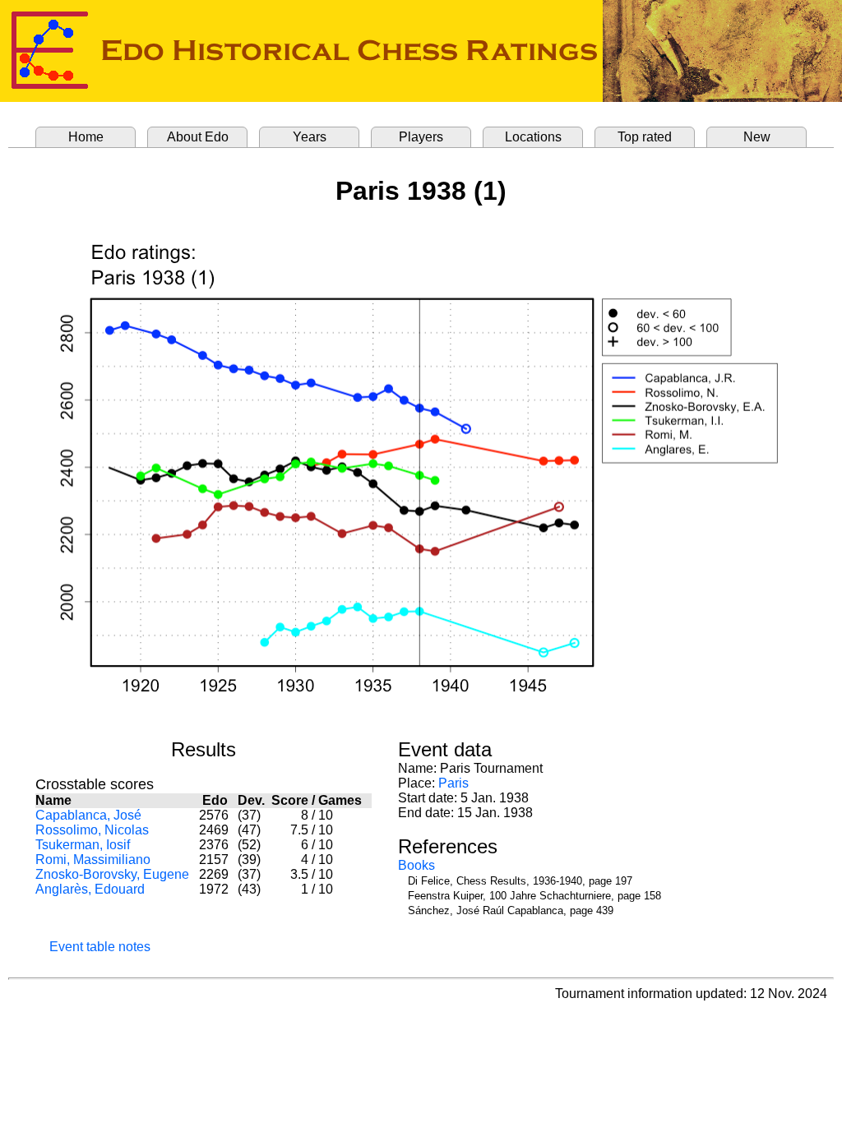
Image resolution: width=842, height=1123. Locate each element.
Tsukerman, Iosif (82, 845)
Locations (533, 137)
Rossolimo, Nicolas (92, 830)
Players (421, 137)
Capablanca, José (88, 815)
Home (86, 137)
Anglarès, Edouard (90, 889)
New (756, 137)
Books (416, 865)
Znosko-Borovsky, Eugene (112, 874)
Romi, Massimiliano (92, 860)
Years (309, 137)
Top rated (645, 137)
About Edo (198, 137)
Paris (453, 783)
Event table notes (99, 947)
